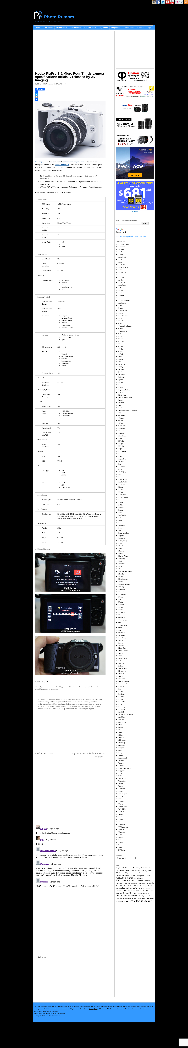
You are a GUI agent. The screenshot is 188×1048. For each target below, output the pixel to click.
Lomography (122, 540)
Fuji (119, 405)
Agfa (120, 259)
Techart (121, 763)
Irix (119, 464)
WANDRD (122, 809)
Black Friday (145, 868)
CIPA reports (145, 870)
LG (119, 530)
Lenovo (121, 523)
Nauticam (121, 589)
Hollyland (121, 446)
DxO (120, 372)
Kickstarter (121, 880)
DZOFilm (121, 374)
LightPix (121, 535)
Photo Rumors (59, 16)
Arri (119, 287)
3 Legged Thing (124, 244)
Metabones (122, 563)
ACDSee (121, 249)
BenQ (120, 305)
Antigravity (122, 277)
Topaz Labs (122, 781)
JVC (119, 474)
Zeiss (120, 834)
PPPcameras (122, 668)
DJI (119, 362)
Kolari (120, 492)
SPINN (120, 755)
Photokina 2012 (145, 888)
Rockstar (121, 694)
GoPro (120, 423)
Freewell (121, 402)
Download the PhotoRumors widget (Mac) (46, 1011)
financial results (123, 875)
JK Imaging (40, 161)
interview (140, 878)
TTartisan (121, 788)
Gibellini (121, 415)
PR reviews (122, 671)
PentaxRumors (90, 28)
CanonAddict (129, 28)
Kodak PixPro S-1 (62, 164)
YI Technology (123, 827)
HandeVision (122, 431)
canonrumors (122, 870)
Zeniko (120, 837)
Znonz (120, 845)
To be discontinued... (131, 895)
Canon (120, 328)
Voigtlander (122, 806)
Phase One (122, 648)
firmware (134, 875)
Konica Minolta (123, 497)
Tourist (120, 786)
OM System (122, 620)
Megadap (121, 558)
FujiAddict (103, 28)
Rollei (120, 699)
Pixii (120, 655)
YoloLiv (121, 829)
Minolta (121, 574)
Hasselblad (122, 436)
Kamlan (121, 477)
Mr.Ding (121, 586)
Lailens (121, 507)
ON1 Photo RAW (139, 883)
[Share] (70, 99)
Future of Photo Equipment (127, 410)
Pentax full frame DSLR (131, 886)
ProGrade (121, 678)
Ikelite (120, 454)
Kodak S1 (68, 687)
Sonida (120, 750)
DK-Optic (121, 367)
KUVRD (121, 502)
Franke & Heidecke (125, 397)
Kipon (120, 487)
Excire (120, 387)
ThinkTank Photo (124, 768)
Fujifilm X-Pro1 (144, 875)
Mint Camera (123, 579)
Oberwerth (122, 615)
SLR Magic (122, 740)
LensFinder (48, 28)
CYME (120, 354)
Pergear (121, 645)
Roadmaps (134, 893)
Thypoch (121, 771)
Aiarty (120, 262)
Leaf (119, 512)
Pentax (120, 643)
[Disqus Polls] (70, 792)
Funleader (121, 408)
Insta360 (121, 461)
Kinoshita (121, 484)
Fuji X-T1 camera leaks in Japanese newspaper (89, 755)
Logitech (121, 538)
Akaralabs (121, 264)
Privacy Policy (93, 1009)
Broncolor (121, 318)
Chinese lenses (133, 870)
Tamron (121, 760)
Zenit (120, 840)
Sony (120, 753)
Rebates (126, 893)
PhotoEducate (123, 650)
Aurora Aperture (124, 300)
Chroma (121, 341)
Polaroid (121, 663)
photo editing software (130, 888)
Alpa (120, 270)
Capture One (122, 331)
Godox (120, 420)
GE (119, 413)
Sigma (120, 727)
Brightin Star (122, 316)
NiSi (119, 599)
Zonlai (120, 847)
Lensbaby (121, 525)
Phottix (121, 653)
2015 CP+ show (126, 868)
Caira (120, 323)
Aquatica (121, 282)
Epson (120, 379)
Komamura (122, 494)
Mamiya (121, 548)
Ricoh (120, 691)
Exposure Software (124, 390)
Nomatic (121, 609)
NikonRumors (61, 28)
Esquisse (121, 385)
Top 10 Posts (122, 778)
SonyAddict (115, 28)
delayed (136, 873)
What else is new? (44, 753)
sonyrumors (144, 893)
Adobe (120, 252)
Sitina (120, 735)
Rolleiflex (121, 701)
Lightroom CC (120, 883)
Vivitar (120, 804)
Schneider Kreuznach (125, 714)
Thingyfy (121, 765)
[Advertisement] (70, 51)
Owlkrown (122, 632)
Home (38, 28)
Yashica (121, 822)
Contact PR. (61, 1013)
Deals (120, 356)
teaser (119, 895)
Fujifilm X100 (121, 878)
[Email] (70, 97)
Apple (120, 280)
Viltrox (120, 799)
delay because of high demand (125, 873)
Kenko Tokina (123, 482)
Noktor (120, 607)
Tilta (120, 773)
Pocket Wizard (123, 658)
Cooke (120, 349)
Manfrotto (121, 553)
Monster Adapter (124, 584)
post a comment (54, 689)
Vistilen (121, 801)
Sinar (120, 730)
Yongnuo (121, 832)
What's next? (120, 901)
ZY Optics (121, 850)
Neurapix (121, 592)
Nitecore (121, 604)
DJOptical (121, 364)
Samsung (121, 707)
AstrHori (121, 295)
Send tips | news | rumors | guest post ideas (131, 236)
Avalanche (122, 303)
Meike (120, 561)
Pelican (121, 640)
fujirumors (131, 877)
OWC (120, 630)
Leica (120, 517)
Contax (121, 346)
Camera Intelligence (125, 326)
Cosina (120, 351)
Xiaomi (121, 819)
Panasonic (121, 635)
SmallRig (121, 742)
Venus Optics (123, 794)
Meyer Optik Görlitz (125, 571)
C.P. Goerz (122, 321)
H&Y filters (122, 428)
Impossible (122, 459)
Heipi (120, 438)
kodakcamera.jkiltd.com (74, 161)
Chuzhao (121, 344)
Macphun (121, 546)
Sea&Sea (121, 717)
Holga (120, 443)
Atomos (121, 298)
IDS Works (122, 451)
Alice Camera (123, 267)
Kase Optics (122, 479)
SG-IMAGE (122, 722)
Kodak (54, 687)
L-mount (131, 880)
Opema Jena (122, 625)
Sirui (120, 732)
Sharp (120, 725)
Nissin (120, 602)
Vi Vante (121, 796)
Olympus (121, 617)
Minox (120, 576)
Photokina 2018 (144, 891)
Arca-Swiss (122, 285)
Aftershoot (122, 257)
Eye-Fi (120, 392)
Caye (120, 336)
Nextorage (122, 594)
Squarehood (122, 758)
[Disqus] (70, 856)
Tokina (120, 776)
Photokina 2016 (133, 891)
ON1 (120, 622)
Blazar (120, 313)
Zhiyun (121, 842)
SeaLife (121, 719)
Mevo (120, 569)
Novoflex (121, 612)
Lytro (120, 543)
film (152, 873)
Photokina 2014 (121, 890)
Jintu (120, 469)
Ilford (120, 456)
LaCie (120, 505)
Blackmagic (122, 310)
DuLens (121, 369)
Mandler (121, 551)
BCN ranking (135, 868)
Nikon (120, 597)
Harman (121, 433)
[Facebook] (70, 91)
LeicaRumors (75, 28)
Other (120, 627)
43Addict (140, 28)
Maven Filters (123, 556)
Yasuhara (121, 824)
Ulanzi (120, 791)
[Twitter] (70, 94)
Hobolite (121, 441)
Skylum (121, 737)
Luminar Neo (129, 883)
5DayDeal (118, 868)
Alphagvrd (122, 272)
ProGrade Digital (124, 681)
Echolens (121, 377)
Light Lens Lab (123, 533)
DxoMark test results (145, 873)
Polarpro (121, 666)
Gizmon (121, 418)
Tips (149, 28)
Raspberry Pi (122, 684)
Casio (120, 333)
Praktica (121, 673)
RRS (120, 704)
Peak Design (122, 638)
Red (119, 689)
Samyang (121, 709)
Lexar (120, 528)
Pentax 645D (120, 886)
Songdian (121, 745)
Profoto (120, 676)
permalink (86, 687)
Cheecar (121, 339)
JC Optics (121, 466)
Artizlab (121, 290)
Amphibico (122, 275)
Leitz (120, 520)
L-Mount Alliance (143, 880)
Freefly (120, 400)
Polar (120, 661)
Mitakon (121, 581)
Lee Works (122, 515)
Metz (120, 566)
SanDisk (121, 712)
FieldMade (122, 395)
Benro (120, 308)
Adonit (120, 254)
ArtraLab (121, 293)
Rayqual (121, 686)
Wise (120, 817)
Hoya (120, 448)
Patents (150, 883)
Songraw (121, 748)
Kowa (120, 500)
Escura (120, 382)
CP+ (151, 870)
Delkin (120, 359)
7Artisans (121, 247)
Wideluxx (121, 814)
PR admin (41, 84)
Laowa (120, 510)
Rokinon (121, 696)
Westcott (121, 811)
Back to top (42, 957)
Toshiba (121, 783)
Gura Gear (121, 425)
